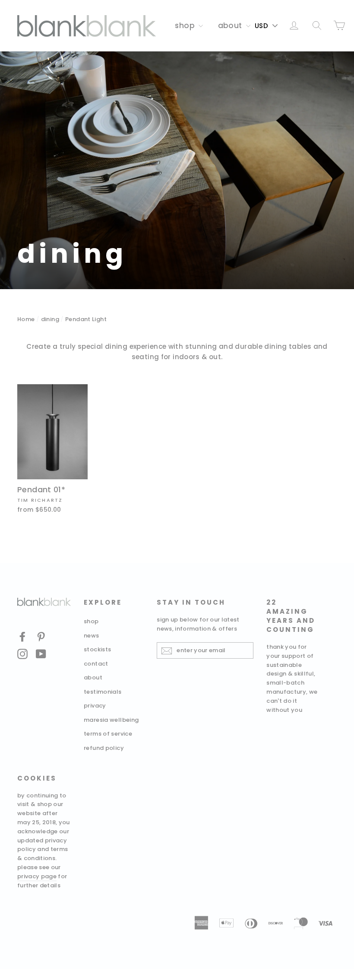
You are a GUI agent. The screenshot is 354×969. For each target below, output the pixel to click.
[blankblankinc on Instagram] (22, 653)
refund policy (104, 748)
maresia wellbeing (111, 720)
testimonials (103, 692)
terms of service (108, 734)
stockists (97, 649)
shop (185, 25)
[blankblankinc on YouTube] (41, 653)
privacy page (37, 876)
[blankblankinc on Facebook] (22, 636)
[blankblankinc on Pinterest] (41, 636)
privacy (95, 705)
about (231, 25)
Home (26, 319)
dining (50, 319)
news (91, 635)
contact (96, 664)
